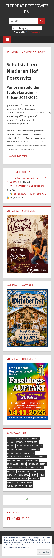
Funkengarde (28, 453)
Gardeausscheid (14, 457)
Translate (35, 32)
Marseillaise (12, 464)
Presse (31, 468)
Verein (25, 479)
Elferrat (11, 446)
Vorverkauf (34, 479)
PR (26, 468)
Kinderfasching (31, 460)
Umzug (41, 475)
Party (9, 468)
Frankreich (34, 449)
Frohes (18, 453)
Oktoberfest (33, 464)
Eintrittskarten (31, 442)
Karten (20, 460)
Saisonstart (39, 471)
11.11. (9, 438)
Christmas (35, 438)
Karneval (11, 460)
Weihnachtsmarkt (15, 486)
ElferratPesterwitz (24, 446)
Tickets (34, 475)
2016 (15, 438)
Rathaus (39, 468)
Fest (26, 449)
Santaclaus (12, 475)
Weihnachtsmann (24, 482)
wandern (11, 482)
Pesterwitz (18, 468)
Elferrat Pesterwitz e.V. (27, 9)
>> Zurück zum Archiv (17, 155)
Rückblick (11, 471)
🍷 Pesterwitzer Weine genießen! (27, 185)
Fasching (38, 446)
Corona (10, 442)
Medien (23, 464)
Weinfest (28, 486)
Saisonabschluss (24, 471)
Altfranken (24, 438)
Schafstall (24, 475)
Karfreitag (41, 457)
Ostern (43, 464)
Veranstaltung (13, 479)
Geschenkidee (29, 457)
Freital (10, 453)
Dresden (19, 442)
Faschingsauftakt (15, 449)
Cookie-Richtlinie (27, 547)
